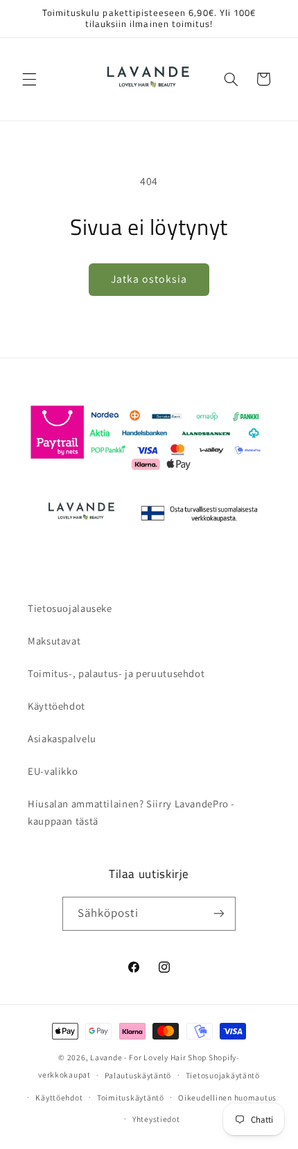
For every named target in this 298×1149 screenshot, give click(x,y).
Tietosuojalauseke (70, 608)
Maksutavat (54, 640)
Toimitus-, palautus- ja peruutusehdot (116, 673)
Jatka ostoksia (149, 279)
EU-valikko (53, 771)
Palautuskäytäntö (138, 1075)
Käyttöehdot (56, 705)
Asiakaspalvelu (62, 738)
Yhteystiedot (156, 1119)
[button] (29, 79)
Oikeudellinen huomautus (227, 1097)
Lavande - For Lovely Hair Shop (148, 1057)
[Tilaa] (219, 914)
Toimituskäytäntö (130, 1097)
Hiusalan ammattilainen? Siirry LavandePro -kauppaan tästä (131, 812)
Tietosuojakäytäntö (223, 1075)
